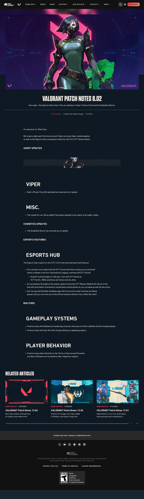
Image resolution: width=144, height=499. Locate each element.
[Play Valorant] (19, 4)
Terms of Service (70, 466)
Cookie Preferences (91, 466)
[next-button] (137, 424)
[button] (56, 114)
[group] (72, 399)
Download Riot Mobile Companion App (71, 435)
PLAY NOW (133, 4)
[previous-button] (132, 424)
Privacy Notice (50, 466)
